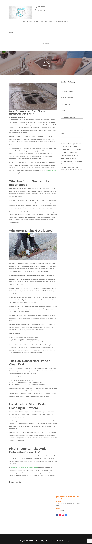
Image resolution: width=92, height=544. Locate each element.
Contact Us (66, 21)
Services (29, 21)
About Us (36, 21)
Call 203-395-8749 (52, 21)
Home (24, 21)
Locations (60, 21)
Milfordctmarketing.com (65, 541)
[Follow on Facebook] (57, 515)
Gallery (41, 21)
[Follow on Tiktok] (60, 515)
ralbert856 (14, 117)
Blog (45, 21)
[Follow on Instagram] (63, 515)
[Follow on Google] (66, 515)
